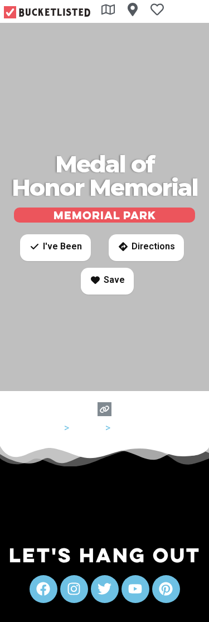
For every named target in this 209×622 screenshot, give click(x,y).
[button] (55, 247)
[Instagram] (74, 589)
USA (52, 427)
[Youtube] (135, 589)
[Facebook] (43, 589)
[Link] (104, 409)
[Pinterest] (166, 589)
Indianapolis (139, 427)
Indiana (87, 427)
